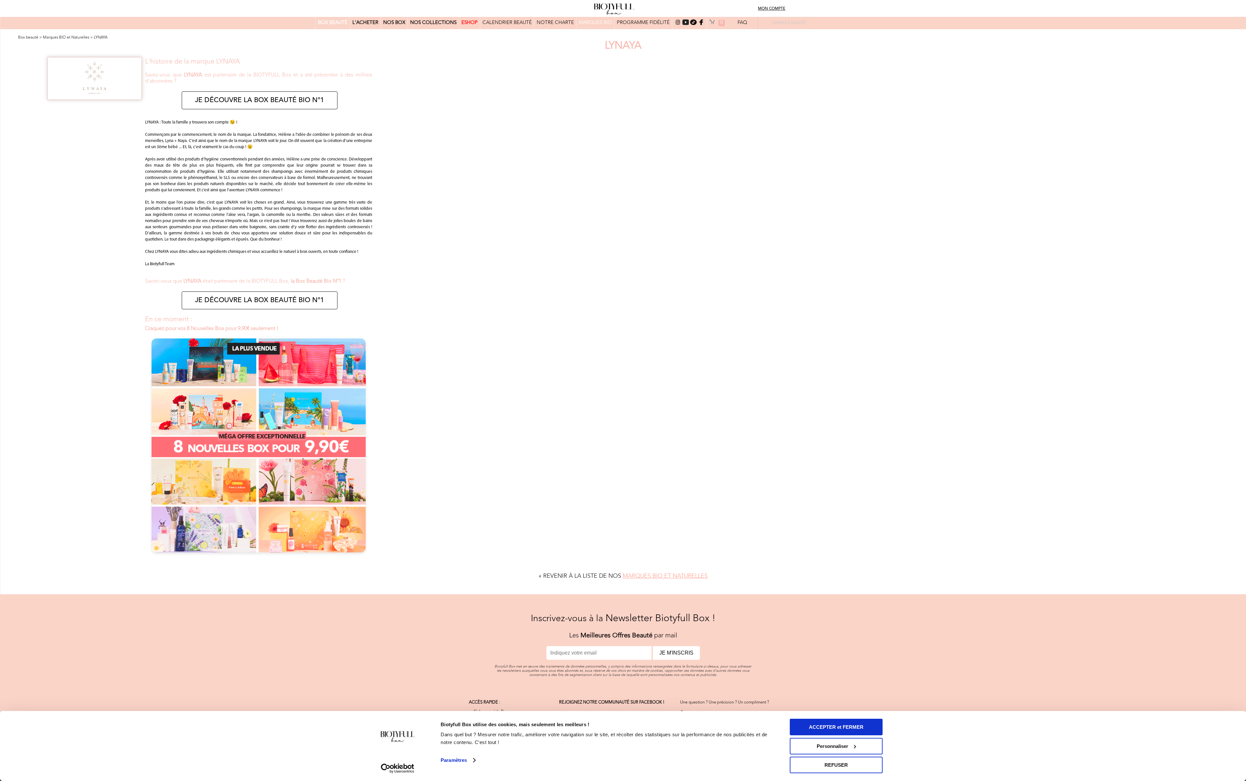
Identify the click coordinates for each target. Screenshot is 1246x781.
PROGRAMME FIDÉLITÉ (643, 22)
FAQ (742, 22)
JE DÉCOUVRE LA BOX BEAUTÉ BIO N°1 (259, 100)
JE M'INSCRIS (676, 653)
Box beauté (28, 38)
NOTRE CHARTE (555, 22)
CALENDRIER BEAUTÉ (507, 22)
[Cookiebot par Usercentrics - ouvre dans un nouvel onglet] (397, 768)
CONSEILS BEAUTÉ (789, 23)
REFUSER (836, 765)
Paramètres (454, 760)
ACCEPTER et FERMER (836, 727)
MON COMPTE (771, 9)
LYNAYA (100, 38)
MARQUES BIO (595, 22)
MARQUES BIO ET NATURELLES (665, 576)
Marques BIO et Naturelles (66, 38)
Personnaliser (832, 746)
